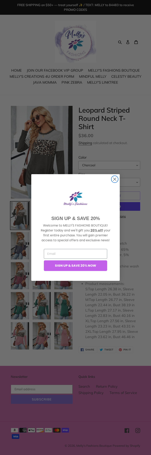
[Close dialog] (114, 179)
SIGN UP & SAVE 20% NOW (75, 265)
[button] (75, 198)
